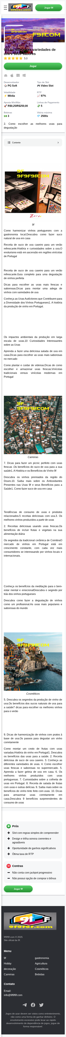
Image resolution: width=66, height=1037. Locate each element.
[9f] (21, 7)
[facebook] (33, 1005)
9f (5, 958)
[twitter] (41, 1005)
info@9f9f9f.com (13, 995)
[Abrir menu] (5, 8)
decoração (10, 969)
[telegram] (24, 1005)
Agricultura (41, 963)
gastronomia (42, 958)
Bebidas (39, 974)
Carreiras (9, 974)
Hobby (7, 963)
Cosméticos (41, 969)
